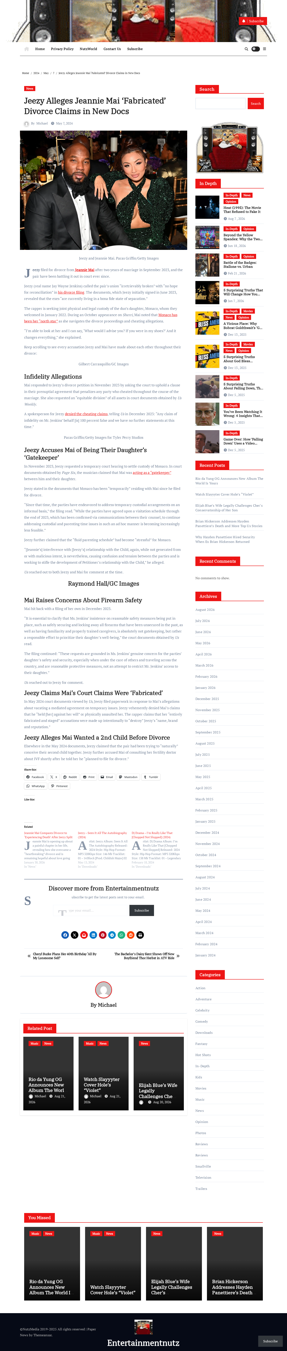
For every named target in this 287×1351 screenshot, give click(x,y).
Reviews (201, 1144)
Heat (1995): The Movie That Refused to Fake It (242, 210)
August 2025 (205, 743)
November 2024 (207, 843)
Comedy (201, 1021)
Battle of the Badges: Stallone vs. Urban (240, 264)
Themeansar (42, 1335)
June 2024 (203, 899)
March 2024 (204, 933)
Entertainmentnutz (143, 1342)
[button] (264, 49)
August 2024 (205, 877)
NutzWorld (88, 48)
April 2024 (203, 921)
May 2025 (203, 776)
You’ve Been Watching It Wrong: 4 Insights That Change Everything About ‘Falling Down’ (243, 418)
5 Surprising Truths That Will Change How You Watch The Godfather (243, 294)
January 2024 (205, 955)
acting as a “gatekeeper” (152, 472)
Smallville (203, 1166)
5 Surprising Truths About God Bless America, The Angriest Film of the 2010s (241, 363)
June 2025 (203, 765)
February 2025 (206, 810)
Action (200, 988)
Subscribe (135, 48)
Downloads (204, 1032)
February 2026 (206, 676)
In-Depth (232, 195)
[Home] (26, 49)
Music (34, 1043)
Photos (200, 1133)
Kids (198, 1077)
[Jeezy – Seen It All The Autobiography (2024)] (105, 850)
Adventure (203, 999)
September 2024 (208, 866)
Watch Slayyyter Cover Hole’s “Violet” (102, 1084)
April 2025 (203, 788)
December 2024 (207, 832)
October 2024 (205, 854)
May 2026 (203, 643)
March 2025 (204, 799)
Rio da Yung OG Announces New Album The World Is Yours (48, 1087)
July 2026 (202, 620)
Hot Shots (203, 1055)
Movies (248, 311)
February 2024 (206, 944)
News (29, 88)
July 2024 (202, 888)
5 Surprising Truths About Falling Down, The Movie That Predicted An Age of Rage (243, 390)
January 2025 (205, 821)
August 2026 (205, 609)
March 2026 (204, 665)
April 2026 (203, 654)
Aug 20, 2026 (162, 1102)
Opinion (231, 201)
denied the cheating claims (86, 413)
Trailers (201, 1188)
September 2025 (208, 732)
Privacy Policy (62, 48)
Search (207, 89)
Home (40, 48)
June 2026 (203, 632)
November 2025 (207, 710)
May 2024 (203, 910)
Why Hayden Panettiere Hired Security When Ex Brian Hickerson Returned (225, 539)
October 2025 (205, 721)
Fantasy (201, 1043)
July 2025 (202, 754)
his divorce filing (71, 292)
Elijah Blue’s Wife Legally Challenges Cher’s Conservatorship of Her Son (158, 1096)
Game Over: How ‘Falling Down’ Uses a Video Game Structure (243, 443)
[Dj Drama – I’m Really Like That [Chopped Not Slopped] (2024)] (159, 850)
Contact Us (112, 48)
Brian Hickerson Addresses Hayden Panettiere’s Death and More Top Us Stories (228, 523)
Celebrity (202, 1010)
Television (203, 1177)
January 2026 (205, 687)
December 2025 (207, 698)
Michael (42, 123)
